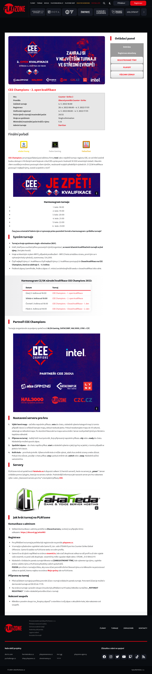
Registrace (138, 3)
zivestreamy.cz (45, 658)
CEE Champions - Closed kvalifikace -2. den (70, 309)
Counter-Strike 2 (65, 97)
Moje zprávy (53, 570)
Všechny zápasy (127, 74)
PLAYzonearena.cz (57, 3)
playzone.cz (68, 542)
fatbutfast (86, 151)
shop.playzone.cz (28, 658)
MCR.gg (46, 3)
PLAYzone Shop (70, 3)
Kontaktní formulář (35, 635)
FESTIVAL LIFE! (95, 3)
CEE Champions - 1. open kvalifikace (67, 293)
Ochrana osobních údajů (36, 627)
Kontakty (143, 628)
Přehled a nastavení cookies (38, 624)
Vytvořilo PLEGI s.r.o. (138, 670)
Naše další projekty (13, 648)
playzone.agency (80, 654)
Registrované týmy (127, 60)
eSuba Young (23, 151)
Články (32, 3)
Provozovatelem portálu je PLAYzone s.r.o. (42, 621)
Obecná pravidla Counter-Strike (72, 100)
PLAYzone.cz (21, 670)
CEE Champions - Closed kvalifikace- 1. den (70, 303)
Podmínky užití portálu (36, 629)
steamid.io (51, 553)
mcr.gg (59, 654)
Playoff (127, 67)
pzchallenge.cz (10, 658)
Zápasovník (128, 628)
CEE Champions (15, 158)
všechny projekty (59, 658)
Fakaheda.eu (38, 471)
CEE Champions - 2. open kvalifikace (67, 298)
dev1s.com (9, 654)
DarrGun (62, 125)
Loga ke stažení (34, 632)
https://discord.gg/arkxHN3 (33, 532)
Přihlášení (121, 3)
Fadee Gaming (55, 151)
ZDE (61, 478)
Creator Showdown (83, 3)
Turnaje (39, 3)
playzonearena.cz (46, 654)
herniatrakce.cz (28, 654)
